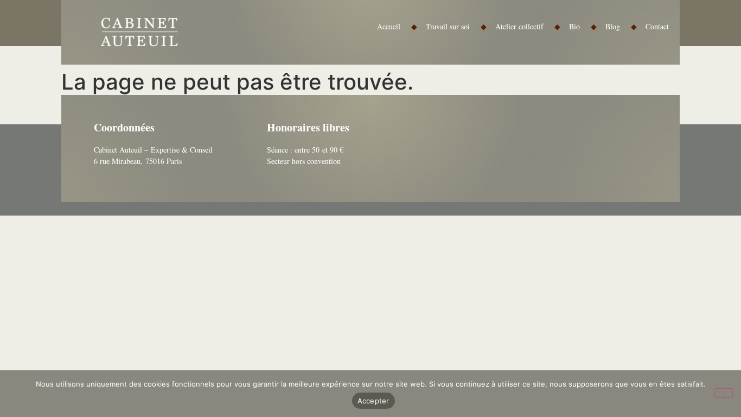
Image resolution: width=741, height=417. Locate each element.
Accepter (373, 400)
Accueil (397, 26)
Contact (657, 26)
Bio (583, 26)
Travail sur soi (456, 26)
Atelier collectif (527, 26)
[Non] (723, 393)
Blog (621, 26)
